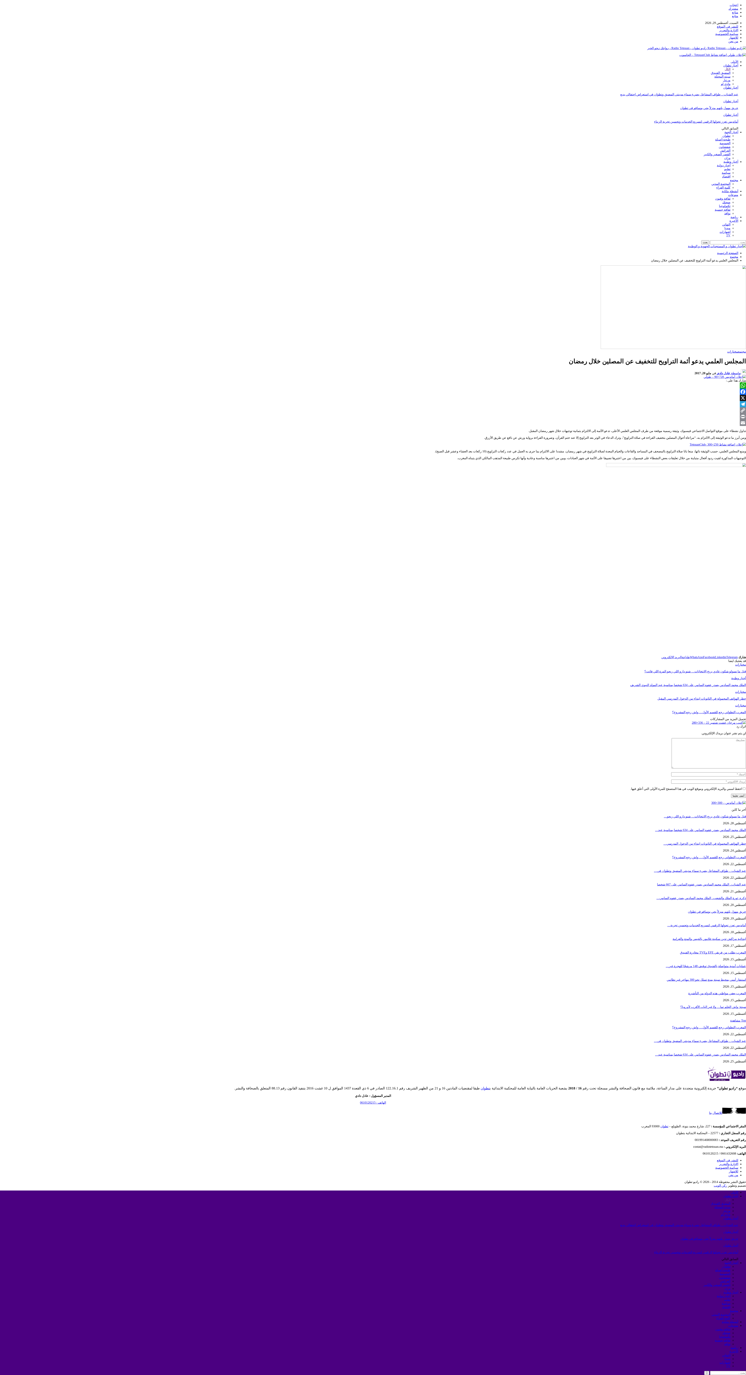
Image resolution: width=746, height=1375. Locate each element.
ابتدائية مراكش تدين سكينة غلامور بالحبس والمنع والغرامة (709, 939)
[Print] (373, 416)
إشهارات (725, 231)
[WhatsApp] (373, 385)
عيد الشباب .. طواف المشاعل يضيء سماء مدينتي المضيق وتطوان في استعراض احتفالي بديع (679, 94)
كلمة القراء (723, 187)
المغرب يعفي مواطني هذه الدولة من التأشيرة (717, 993)
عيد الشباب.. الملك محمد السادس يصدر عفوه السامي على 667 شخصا (701, 884)
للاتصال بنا (715, 1113)
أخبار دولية (723, 165)
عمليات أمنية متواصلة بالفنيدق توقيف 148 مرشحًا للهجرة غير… (706, 966)
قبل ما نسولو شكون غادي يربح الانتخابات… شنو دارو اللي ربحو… (705, 816)
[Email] (373, 423)
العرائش (725, 150)
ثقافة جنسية (722, 209)
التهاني (726, 224)
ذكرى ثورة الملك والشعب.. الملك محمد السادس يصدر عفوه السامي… (701, 898)
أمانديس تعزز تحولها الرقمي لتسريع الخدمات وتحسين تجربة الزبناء (696, 121)
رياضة (734, 217)
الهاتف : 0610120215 (373, 1102)
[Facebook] (373, 392)
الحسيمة (725, 143)
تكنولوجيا (724, 206)
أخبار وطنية (730, 161)
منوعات (733, 195)
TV (728, 235)
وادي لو (725, 84)
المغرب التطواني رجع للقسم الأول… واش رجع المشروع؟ (709, 857)
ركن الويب (720, 1185)
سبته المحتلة (722, 76)
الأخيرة (733, 220)
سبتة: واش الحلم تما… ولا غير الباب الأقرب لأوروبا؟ (713, 1007)
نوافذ (727, 213)
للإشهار (733, 37)
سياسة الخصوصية (726, 34)
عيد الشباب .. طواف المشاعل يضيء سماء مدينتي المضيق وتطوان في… (700, 870)
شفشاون (724, 147)
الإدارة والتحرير (728, 30)
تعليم (727, 169)
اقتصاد (726, 176)
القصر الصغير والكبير (717, 154)
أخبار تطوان (730, 65)
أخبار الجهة (731, 132)
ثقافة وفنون (722, 198)
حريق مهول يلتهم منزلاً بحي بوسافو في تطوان (709, 108)
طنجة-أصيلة (722, 139)
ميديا (727, 228)
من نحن (733, 41)
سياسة (726, 172)
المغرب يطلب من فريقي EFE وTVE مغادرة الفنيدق (713, 952)
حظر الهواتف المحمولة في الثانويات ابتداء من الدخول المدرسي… (704, 843)
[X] (373, 398)
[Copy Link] (373, 410)
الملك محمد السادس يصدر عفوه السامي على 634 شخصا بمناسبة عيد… (700, 830)
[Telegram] (373, 404)
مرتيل (726, 80)
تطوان (726, 135)
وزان (727, 158)
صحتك (726, 202)
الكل (727, 69)
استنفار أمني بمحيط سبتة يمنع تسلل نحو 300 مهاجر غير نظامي (706, 979)
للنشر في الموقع (727, 26)
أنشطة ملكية (730, 191)
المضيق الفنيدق (720, 72)
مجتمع (734, 180)
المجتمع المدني (720, 183)
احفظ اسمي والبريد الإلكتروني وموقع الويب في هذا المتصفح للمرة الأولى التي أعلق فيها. (686, 788)
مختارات (732, 351)
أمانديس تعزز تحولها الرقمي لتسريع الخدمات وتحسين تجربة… (706, 925)
